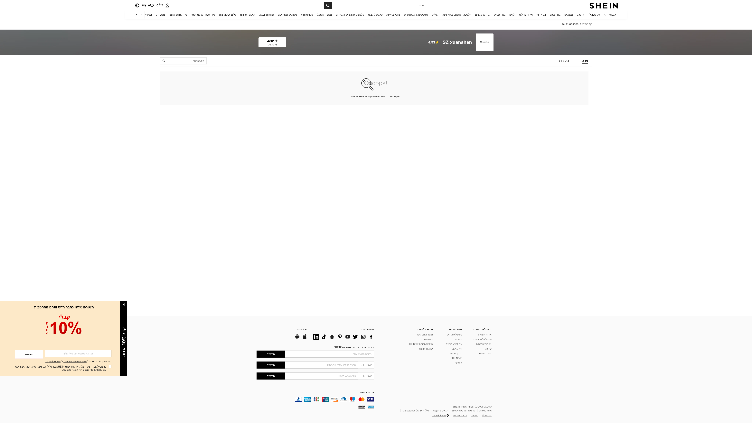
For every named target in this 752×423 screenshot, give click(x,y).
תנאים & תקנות (440, 410)
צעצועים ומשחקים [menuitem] (287, 14)
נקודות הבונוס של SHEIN (420, 344)
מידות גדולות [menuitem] (526, 14)
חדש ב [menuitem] (580, 14)
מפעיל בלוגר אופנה (482, 339)
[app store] (304, 338)
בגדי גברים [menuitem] (499, 14)
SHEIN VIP (456, 358)
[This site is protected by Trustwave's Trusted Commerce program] (371, 407)
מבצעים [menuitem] (568, 14)
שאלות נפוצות (426, 348)
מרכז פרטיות (485, 410)
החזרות (458, 339)
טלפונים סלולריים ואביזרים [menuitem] (350, 14)
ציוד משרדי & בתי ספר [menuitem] (203, 14)
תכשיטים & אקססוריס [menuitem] (416, 14)
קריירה (488, 348)
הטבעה (474, 415)
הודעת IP (487, 415)
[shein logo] (603, 5)
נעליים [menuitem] (435, 14)
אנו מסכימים (367, 392)
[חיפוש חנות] (164, 61)
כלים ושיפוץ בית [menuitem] (227, 14)
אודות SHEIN (485, 334)
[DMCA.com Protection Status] (361, 407)
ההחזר (459, 363)
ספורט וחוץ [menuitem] (307, 14)
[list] (342, 337)
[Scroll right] (136, 15)
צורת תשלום (427, 339)
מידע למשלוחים (454, 334)
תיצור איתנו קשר (425, 334)
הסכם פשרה (485, 353)
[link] (159, 5)
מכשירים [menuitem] (160, 14)
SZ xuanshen (457, 42)
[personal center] (167, 5)
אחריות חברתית (484, 344)
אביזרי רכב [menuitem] (146, 14)
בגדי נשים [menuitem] (555, 14)
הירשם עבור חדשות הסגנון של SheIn (354, 347)
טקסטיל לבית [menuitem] (375, 14)
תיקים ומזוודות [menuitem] (247, 14)
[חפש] (328, 5)
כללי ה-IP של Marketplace (415, 410)
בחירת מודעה (460, 415)
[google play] (297, 338)
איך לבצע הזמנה (454, 344)
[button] (144, 5)
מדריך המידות (455, 353)
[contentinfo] (315, 399)
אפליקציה (302, 329)
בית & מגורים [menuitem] (482, 14)
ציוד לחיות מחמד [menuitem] (178, 14)
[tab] (585, 61)
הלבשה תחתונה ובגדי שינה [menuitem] (456, 14)
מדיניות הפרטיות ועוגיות (463, 410)
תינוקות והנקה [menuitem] (266, 14)
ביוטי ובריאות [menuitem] (393, 14)
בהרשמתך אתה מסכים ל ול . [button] (78, 361)
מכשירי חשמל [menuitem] (324, 14)
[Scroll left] (141, 15)
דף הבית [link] (587, 23)
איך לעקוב (457, 348)
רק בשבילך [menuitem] (594, 14)
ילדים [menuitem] (512, 14)
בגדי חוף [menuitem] (541, 14)
